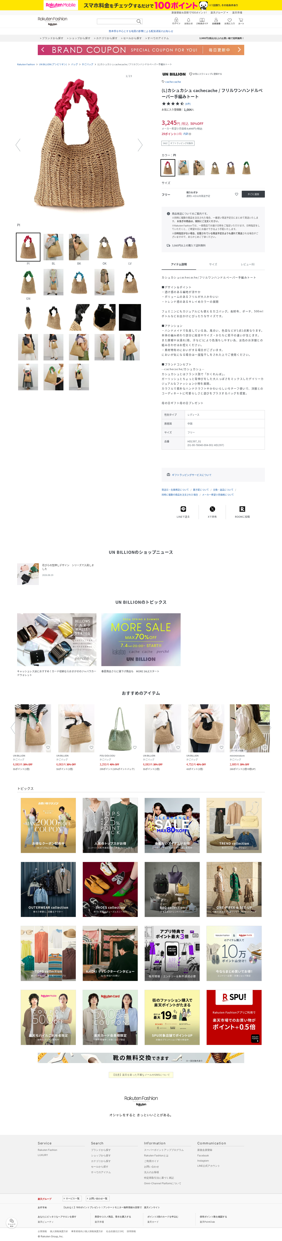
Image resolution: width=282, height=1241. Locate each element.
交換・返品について (223, 489)
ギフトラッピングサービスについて (192, 475)
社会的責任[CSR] (115, 1231)
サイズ (213, 264)
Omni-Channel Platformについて (162, 1183)
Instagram (203, 1160)
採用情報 (131, 1231)
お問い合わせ (151, 1166)
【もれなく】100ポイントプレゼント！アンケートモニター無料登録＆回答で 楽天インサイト (111, 1207)
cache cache (173, 82)
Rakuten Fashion (26, 64)
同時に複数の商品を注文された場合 (180, 494)
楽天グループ (218, 12)
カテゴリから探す (101, 1161)
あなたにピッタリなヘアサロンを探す (57, 1216)
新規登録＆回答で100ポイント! (189, 12)
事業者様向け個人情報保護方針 (87, 1231)
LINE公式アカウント (208, 1165)
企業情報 (42, 1231)
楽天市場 (237, 12)
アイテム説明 (179, 264)
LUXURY (43, 1155)
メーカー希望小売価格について (218, 494)
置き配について (201, 489)
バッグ (74, 64)
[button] (79, 145)
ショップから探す (101, 1155)
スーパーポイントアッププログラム (164, 1149)
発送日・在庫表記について (175, 489)
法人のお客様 (151, 1172)
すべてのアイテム (101, 1172)
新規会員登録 (204, 1149)
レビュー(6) (248, 264)
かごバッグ (87, 64)
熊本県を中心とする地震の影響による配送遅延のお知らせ (141, 31)
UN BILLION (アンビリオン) (53, 64)
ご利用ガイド (151, 1161)
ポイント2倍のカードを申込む (162, 1216)
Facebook (203, 1155)
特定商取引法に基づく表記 (159, 1177)
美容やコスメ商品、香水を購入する (113, 1216)
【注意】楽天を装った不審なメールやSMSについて (141, 1074)
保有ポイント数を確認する (213, 1216)
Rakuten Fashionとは (156, 1155)
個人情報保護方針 (59, 1231)
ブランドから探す (101, 1149)
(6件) (188, 104)
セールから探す (99, 1166)
